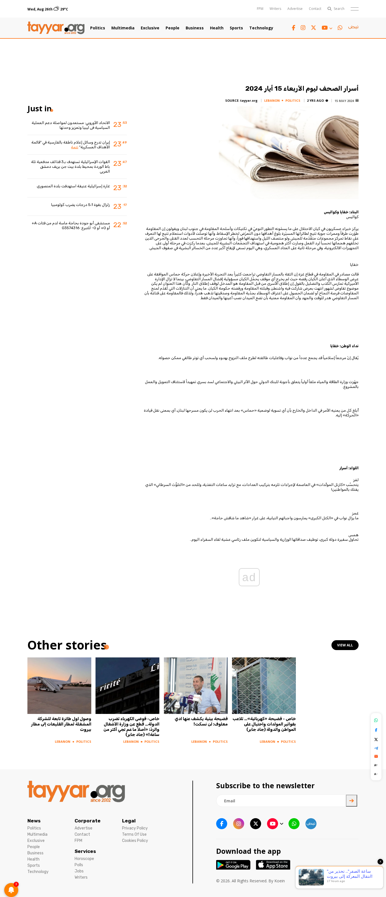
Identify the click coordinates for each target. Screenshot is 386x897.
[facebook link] (293, 28)
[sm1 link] (353, 28)
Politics (97, 28)
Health (217, 28)
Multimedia (123, 28)
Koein (279, 880)
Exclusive (150, 28)
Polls (79, 865)
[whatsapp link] (340, 28)
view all (345, 645)
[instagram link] (303, 28)
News (34, 821)
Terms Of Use (134, 834)
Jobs (79, 871)
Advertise (295, 8)
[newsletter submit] (351, 801)
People (172, 28)
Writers (275, 8)
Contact (315, 8)
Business (195, 28)
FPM (260, 8)
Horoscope (84, 858)
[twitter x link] (313, 28)
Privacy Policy (135, 828)
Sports (236, 28)
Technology (261, 28)
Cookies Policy (135, 840)
